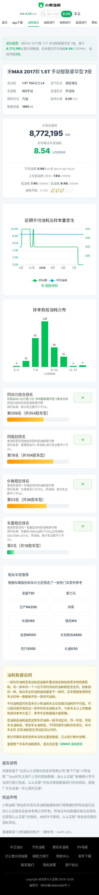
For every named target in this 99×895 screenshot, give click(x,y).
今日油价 (16, 847)
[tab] (49, 407)
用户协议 (71, 865)
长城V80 (28, 621)
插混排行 (81, 22)
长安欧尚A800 (71, 635)
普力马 (71, 593)
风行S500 (28, 648)
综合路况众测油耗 (49, 143)
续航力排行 (40, 856)
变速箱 (11, 91)
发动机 (11, 83)
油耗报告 (33, 22)
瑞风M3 (71, 621)
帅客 (71, 607)
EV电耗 (82, 847)
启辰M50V (28, 635)
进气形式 (56, 83)
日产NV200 (28, 607)
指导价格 (56, 99)
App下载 (17, 22)
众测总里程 (49, 125)
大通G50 (71, 648)
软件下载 (84, 856)
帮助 (94, 22)
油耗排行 (49, 22)
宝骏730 (28, 593)
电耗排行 (65, 22)
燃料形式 (13, 99)
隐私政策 (49, 865)
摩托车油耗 (60, 847)
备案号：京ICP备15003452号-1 (49, 885)
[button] (82, 398)
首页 (4, 22)
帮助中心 (62, 856)
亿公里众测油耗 (16, 856)
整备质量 (13, 106)
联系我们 (27, 865)
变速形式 (56, 91)
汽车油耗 (38, 847)
